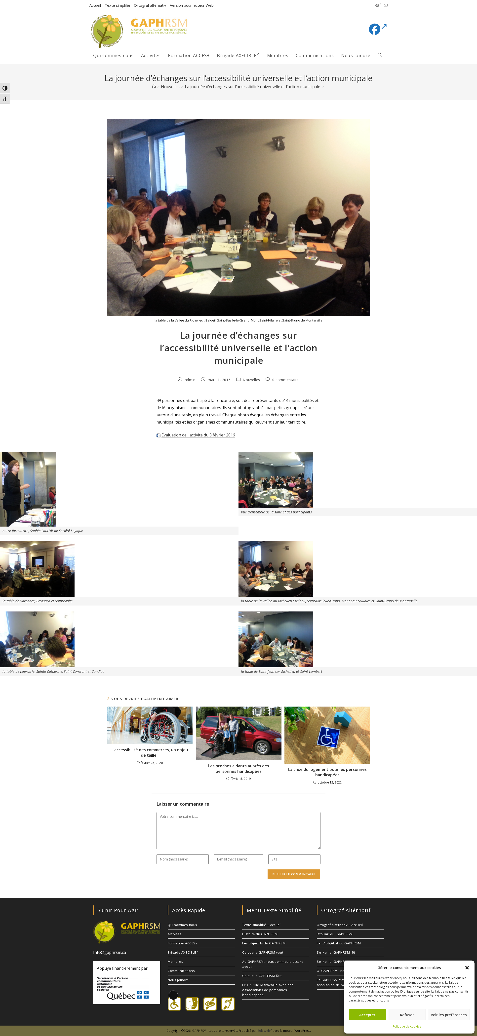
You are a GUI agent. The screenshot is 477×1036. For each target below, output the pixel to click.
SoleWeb (264, 1031)
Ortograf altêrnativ (150, 5)
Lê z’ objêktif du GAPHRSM (339, 943)
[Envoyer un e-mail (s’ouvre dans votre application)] (385, 5)
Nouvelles (251, 379)
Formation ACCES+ (183, 943)
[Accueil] (154, 86)
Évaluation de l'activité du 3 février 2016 (198, 435)
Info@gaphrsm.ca (109, 952)
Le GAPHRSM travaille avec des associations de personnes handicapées (267, 990)
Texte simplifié (117, 5)
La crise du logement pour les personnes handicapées (327, 772)
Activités (174, 934)
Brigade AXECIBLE (182, 952)
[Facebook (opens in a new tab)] (378, 5)
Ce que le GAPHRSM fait (261, 975)
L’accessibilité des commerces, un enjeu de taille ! (150, 752)
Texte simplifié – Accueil (261, 925)
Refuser (407, 1014)
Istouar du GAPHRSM (335, 934)
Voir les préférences (449, 1014)
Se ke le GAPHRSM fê (336, 952)
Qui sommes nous (182, 925)
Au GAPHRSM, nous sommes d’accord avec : (272, 964)
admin (190, 379)
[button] (467, 967)
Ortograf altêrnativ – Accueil (340, 925)
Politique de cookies (407, 1026)
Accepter (367, 1014)
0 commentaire (285, 379)
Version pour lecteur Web (192, 5)
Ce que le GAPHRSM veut (262, 952)
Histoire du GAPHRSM (260, 934)
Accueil (95, 5)
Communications (181, 970)
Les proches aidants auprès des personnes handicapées (238, 768)
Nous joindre (178, 980)
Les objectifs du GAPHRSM (263, 943)
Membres (175, 961)
